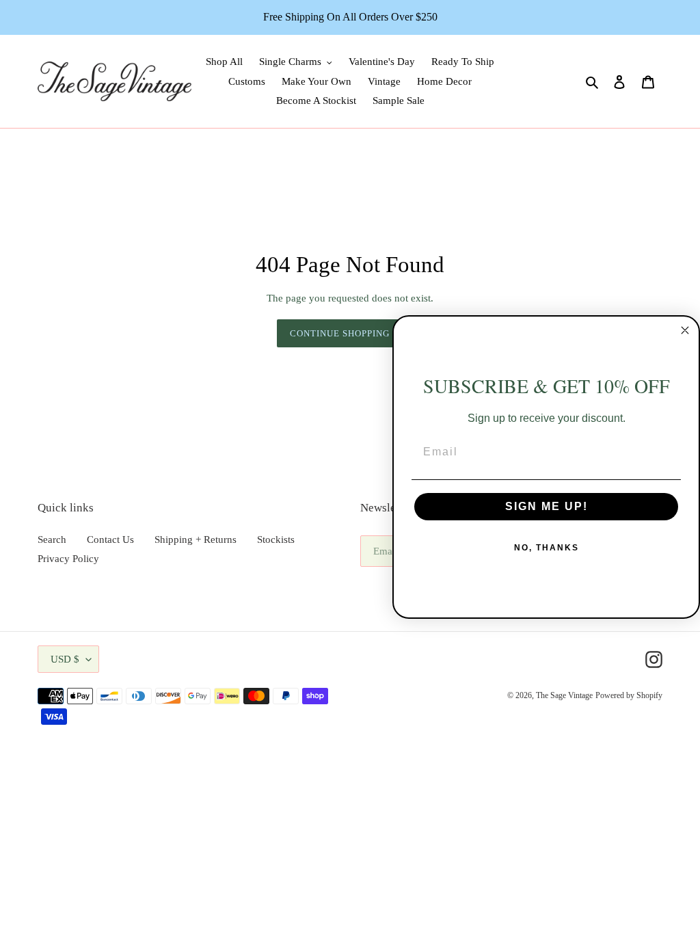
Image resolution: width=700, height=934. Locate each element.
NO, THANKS (546, 547)
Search (52, 539)
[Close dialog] (685, 330)
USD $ (65, 659)
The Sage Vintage (564, 695)
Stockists (276, 539)
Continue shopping (340, 333)
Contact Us (110, 539)
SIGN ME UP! (546, 506)
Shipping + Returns (195, 539)
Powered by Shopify (628, 695)
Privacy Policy (68, 558)
